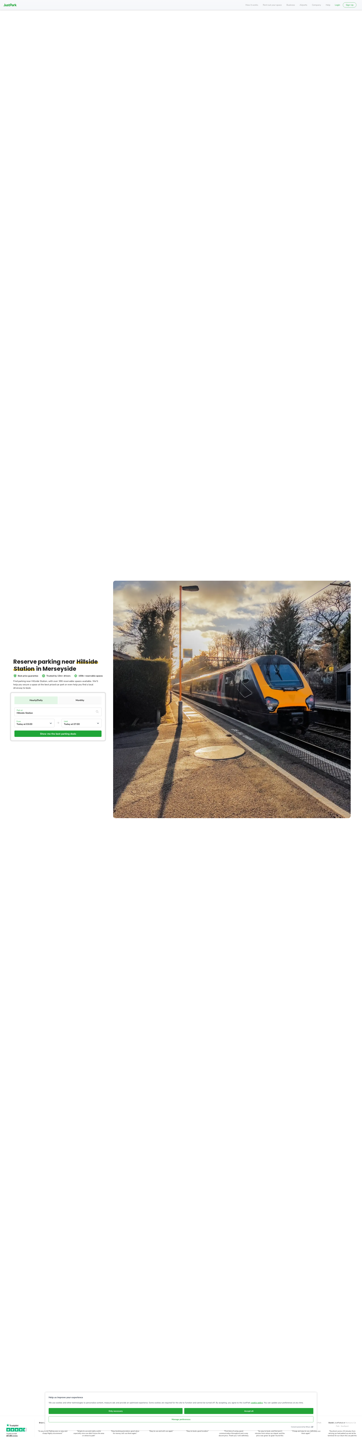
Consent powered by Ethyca (300, 1427)
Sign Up (350, 5)
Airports (303, 5)
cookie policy (257, 1402)
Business (290, 5)
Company (316, 5)
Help (328, 5)
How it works (251, 5)
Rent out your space (272, 5)
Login (337, 5)
